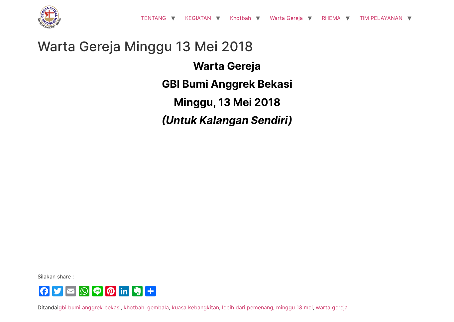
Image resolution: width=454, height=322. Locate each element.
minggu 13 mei (294, 307)
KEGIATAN (198, 18)
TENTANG (153, 18)
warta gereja (332, 307)
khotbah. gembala (146, 307)
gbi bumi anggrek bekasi (89, 307)
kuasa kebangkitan (195, 307)
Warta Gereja (286, 18)
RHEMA (331, 18)
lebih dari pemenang (247, 307)
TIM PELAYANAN (381, 18)
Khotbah (240, 18)
